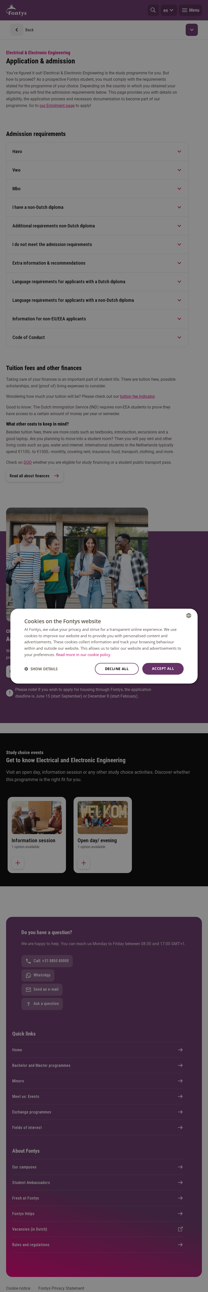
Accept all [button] (163, 668)
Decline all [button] (117, 668)
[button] (41, 669)
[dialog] (104, 645)
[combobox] (188, 615)
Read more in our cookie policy (83, 654)
